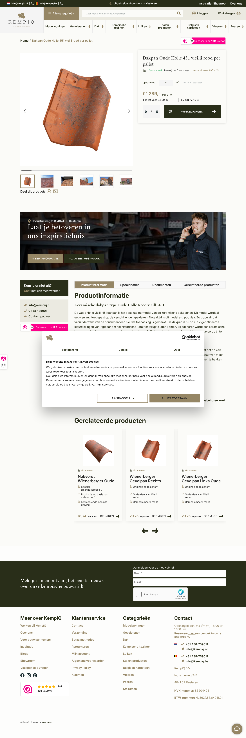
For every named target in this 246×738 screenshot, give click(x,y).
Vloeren (217, 26)
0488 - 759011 (38, 310)
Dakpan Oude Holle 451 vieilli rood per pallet (62, 40)
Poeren (235, 26)
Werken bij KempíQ (33, 625)
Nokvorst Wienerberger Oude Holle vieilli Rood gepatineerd (96, 479)
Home (24, 40)
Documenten (161, 285)
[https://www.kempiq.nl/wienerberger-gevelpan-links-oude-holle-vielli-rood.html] (202, 450)
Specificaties (129, 285)
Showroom (220, 3)
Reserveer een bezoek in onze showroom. (197, 634)
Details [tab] (123, 349)
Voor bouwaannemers (35, 639)
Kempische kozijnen (119, 26)
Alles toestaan (174, 398)
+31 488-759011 (197, 644)
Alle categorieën (63, 13)
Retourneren (80, 646)
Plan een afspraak (84, 258)
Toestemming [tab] (69, 349)
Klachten (78, 675)
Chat (27, 291)
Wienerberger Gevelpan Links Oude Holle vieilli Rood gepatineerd (201, 479)
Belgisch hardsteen (193, 26)
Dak (97, 26)
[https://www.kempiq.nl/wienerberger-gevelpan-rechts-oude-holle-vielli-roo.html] (150, 450)
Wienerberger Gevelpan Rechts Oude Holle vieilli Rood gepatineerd (150, 479)
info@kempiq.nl (20, 3)
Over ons (236, 3)
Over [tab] (177, 349)
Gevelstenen (78, 26)
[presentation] (145, 531)
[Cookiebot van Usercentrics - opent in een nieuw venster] (184, 338)
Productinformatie (94, 285)
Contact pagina (39, 316)
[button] (129, 111)
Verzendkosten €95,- (204, 70)
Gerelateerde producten (201, 285)
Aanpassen (120, 398)
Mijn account (81, 653)
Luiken (142, 26)
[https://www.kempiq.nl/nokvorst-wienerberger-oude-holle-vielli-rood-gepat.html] (98, 450)
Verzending (80, 632)
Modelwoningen (55, 26)
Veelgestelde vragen (34, 667)
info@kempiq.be (48, 3)
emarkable (47, 722)
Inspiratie (205, 3)
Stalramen (130, 689)
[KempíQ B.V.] (200, 668)
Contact (77, 625)
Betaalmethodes (83, 639)
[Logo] (21, 20)
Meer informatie (45, 258)
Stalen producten (164, 26)
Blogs (24, 653)
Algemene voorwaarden (88, 660)
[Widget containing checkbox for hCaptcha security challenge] (160, 594)
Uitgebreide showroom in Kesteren (135, 3)
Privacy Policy (81, 667)
